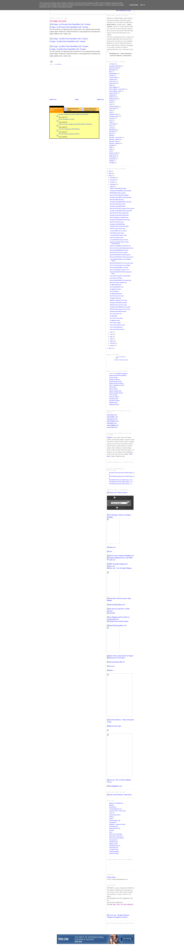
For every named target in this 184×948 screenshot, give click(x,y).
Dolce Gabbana (113, 87)
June (111, 334)
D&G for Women (113, 389)
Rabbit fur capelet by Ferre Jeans (118, 300)
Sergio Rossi (112, 155)
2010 (110, 171)
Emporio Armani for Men (115, 381)
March (112, 341)
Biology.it (111, 805)
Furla (110, 110)
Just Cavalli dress (114, 291)
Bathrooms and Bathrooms (116, 803)
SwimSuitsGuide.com (114, 845)
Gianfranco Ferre (114, 114)
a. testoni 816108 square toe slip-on (119, 239)
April (111, 338)
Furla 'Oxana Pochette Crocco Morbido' (120, 265)
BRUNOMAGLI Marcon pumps (118, 193)
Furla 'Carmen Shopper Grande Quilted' (120, 275)
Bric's (110, 71)
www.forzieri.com (112, 419)
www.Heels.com (112, 423)
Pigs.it (110, 832)
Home (77, 99)
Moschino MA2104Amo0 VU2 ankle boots (120, 280)
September (113, 184)
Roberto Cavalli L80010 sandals (118, 188)
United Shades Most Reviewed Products (90, 109)
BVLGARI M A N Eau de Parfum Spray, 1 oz (120, 483)
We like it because (114, 853)
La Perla (111, 128)
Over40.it (111, 830)
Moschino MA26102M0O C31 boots (119, 267)
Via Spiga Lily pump (57, 21)
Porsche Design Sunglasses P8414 (69, 134)
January (112, 345)
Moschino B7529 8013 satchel (117, 204)
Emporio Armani (113, 98)
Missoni (111, 133)
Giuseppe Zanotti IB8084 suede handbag (120, 190)
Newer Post (53, 99)
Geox (110, 112)
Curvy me (111, 812)
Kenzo (111, 126)
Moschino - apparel (114, 139)
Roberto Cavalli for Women (116, 393)
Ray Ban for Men (113, 398)
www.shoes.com (112, 415)
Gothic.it (111, 818)
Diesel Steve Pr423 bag (116, 278)
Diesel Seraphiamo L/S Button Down (119, 217)
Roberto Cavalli (113, 153)
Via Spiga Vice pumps (115, 289)
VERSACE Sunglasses (122, 373)
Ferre (110, 104)
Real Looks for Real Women (116, 838)
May (111, 336)
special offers (112, 158)
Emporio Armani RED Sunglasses (117, 375)
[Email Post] (51, 61)
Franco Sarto (112, 108)
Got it (142, 5)
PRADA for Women (114, 404)
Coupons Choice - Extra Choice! (117, 810)
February (112, 343)
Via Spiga (58, 64)
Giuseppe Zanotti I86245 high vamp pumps (121, 210)
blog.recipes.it (112, 807)
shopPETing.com (113, 841)
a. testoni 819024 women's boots (118, 235)
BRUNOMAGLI (113, 73)
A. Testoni (112, 64)
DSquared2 (112, 95)
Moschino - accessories (115, 137)
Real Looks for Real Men (115, 834)
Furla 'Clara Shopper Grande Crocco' (119, 269)
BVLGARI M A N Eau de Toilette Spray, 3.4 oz (121, 479)
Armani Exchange (114, 68)
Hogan (111, 122)
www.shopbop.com (112, 425)
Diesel (111, 85)
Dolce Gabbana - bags (115, 91)
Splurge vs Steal (113, 843)
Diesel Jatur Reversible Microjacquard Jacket (121, 248)
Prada (111, 149)
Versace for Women (114, 379)
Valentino (111, 160)
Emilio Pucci (112, 97)
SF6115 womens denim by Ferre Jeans (120, 309)
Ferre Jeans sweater (115, 322)
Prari (110, 151)
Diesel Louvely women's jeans (117, 228)
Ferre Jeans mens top (115, 313)
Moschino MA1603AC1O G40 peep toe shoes (121, 257)
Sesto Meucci (113, 157)
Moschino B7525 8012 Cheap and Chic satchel (122, 208)
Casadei (111, 75)
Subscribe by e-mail (124, 10)
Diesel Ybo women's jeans (116, 237)
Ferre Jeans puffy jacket (116, 327)
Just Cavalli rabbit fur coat (116, 287)
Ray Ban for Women (114, 400)
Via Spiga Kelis (113, 316)
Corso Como (112, 81)
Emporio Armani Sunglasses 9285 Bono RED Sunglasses (75, 124)
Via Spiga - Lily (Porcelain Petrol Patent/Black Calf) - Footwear (68, 27)
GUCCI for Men (113, 395)
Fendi (110, 102)
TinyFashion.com (113, 847)
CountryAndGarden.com (115, 809)
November (113, 179)
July (111, 332)
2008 (110, 175)
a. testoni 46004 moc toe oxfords (118, 230)
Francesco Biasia (114, 106)
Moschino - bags (113, 141)
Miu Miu (111, 135)
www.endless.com (112, 417)
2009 (110, 173)
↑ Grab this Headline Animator (121, 359)
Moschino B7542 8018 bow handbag (119, 195)
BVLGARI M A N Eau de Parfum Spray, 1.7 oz (121, 481)
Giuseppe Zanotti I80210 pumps (118, 311)
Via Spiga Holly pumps (115, 284)
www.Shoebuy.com (113, 421)
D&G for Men (112, 387)
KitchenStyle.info (113, 826)
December (113, 177)
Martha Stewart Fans (114, 828)
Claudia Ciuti (112, 79)
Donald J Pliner (113, 93)
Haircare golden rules (114, 820)
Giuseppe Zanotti (113, 116)
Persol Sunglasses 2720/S (66, 119)
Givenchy (112, 118)
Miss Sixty (112, 131)
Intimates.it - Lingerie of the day (117, 824)
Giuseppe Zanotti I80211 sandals (118, 302)
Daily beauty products (115, 814)
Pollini (110, 147)
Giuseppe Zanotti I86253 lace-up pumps (120, 307)
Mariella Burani (113, 129)
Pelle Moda (112, 145)
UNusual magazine (114, 851)
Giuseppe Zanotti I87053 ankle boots (119, 215)
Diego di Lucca (113, 83)
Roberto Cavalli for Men (115, 391)
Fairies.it (111, 816)
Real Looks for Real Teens (116, 836)
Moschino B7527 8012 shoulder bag (119, 213)
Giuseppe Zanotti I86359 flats (117, 224)
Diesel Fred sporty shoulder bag (118, 282)
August (112, 186)
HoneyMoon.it (112, 822)
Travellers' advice (113, 849)
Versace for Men (113, 377)
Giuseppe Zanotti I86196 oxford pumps (120, 219)
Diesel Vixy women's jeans (117, 222)
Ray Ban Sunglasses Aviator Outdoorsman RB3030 (73, 114)
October (112, 182)
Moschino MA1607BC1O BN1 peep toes (120, 254)
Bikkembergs (112, 69)
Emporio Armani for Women (116, 383)
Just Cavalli (112, 124)
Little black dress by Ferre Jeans (118, 304)
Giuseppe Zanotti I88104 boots (118, 206)
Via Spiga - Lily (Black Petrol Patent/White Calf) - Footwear (67, 49)
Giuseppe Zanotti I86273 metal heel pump (120, 197)
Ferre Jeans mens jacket (116, 318)
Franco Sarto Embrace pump (117, 324)
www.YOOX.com (112, 427)
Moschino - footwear (114, 143)
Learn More (133, 5)
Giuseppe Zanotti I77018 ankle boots (119, 226)
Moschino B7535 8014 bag (117, 199)
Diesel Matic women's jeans (117, 233)
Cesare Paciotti (113, 77)
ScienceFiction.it (113, 840)
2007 (110, 348)
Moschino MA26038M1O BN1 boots (119, 250)
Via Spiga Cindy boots (115, 298)
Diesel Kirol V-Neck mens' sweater (119, 252)
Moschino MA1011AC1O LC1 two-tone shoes (121, 263)
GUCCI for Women (114, 396)
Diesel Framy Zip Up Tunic (117, 295)
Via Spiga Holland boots (116, 293)
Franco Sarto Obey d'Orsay (117, 329)
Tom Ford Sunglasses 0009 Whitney (69, 129)
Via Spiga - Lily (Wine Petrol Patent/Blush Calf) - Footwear (67, 41)
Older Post (100, 99)
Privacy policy (111, 877)
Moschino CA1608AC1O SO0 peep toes (120, 245)
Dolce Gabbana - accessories (117, 89)
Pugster (109, 437)
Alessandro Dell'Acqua (115, 66)
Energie (111, 100)
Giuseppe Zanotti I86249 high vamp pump (120, 201)
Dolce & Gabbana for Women (116, 385)
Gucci (111, 120)
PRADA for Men (113, 402)
